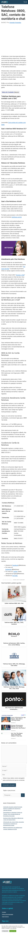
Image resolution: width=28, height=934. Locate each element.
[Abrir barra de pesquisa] (24, 2)
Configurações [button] (5, 931)
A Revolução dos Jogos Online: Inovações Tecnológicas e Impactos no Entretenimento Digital (13, 823)
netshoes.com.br (17, 217)
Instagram (8, 569)
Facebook (15, 565)
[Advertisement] (14, 41)
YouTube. (15, 575)
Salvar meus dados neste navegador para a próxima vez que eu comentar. (14, 779)
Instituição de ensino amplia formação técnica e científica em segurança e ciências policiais (12, 808)
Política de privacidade (7, 914)
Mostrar (17, 92)
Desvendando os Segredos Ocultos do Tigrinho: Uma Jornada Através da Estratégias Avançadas (12, 814)
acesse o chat (20, 275)
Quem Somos (5, 916)
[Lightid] (5, 2)
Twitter (15, 571)
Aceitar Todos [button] (12, 931)
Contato (4, 912)
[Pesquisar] (23, 795)
